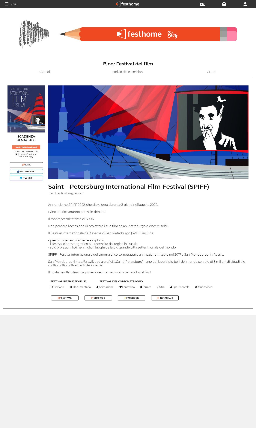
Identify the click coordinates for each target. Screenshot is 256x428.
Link (28, 164)
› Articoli (45, 72)
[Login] (245, 3)
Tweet (27, 178)
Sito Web (99, 298)
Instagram (166, 298)
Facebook (27, 171)
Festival (66, 298)
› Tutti (211, 72)
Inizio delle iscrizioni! (26, 147)
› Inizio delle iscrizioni (128, 72)
